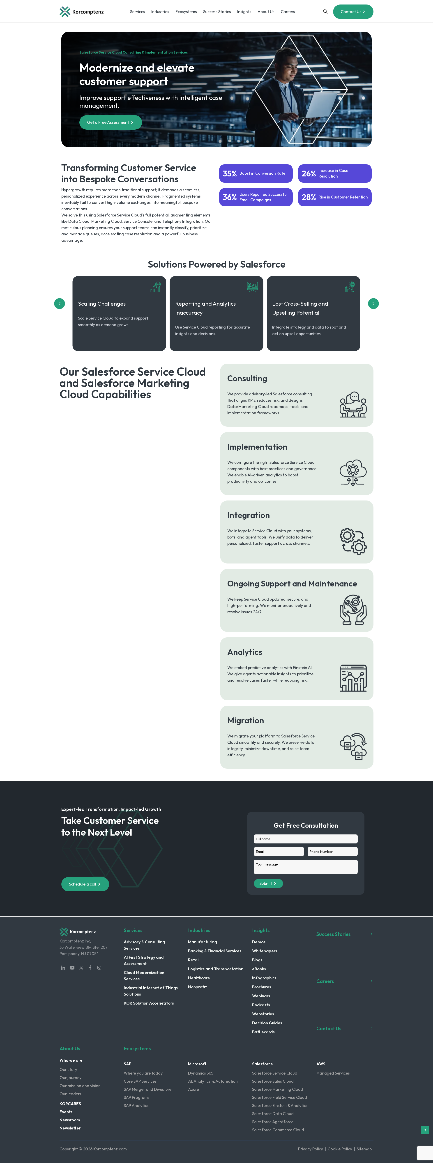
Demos (258, 941)
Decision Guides (267, 1023)
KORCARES (70, 1103)
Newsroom (70, 1119)
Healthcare (199, 977)
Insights (244, 11)
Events (66, 1111)
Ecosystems (186, 11)
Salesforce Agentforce (272, 1121)
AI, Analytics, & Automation (213, 1081)
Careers (288, 11)
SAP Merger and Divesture (147, 1089)
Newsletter (70, 1128)
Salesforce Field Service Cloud (279, 1097)
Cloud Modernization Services (144, 975)
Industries (160, 11)
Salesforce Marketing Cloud (277, 1089)
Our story (68, 1069)
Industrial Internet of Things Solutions (151, 991)
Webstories (263, 1013)
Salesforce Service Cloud (274, 1073)
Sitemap (364, 1149)
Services (137, 11)
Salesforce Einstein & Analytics (280, 1105)
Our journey (70, 1077)
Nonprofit (197, 986)
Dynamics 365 (200, 1073)
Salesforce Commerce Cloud (278, 1129)
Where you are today (143, 1073)
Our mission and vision (80, 1085)
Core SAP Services (140, 1081)
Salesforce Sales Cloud (273, 1081)
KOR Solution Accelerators (149, 1003)
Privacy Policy (310, 1149)
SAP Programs (137, 1097)
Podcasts (261, 1004)
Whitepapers (264, 950)
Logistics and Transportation (215, 968)
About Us (266, 11)
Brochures (261, 986)
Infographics (264, 977)
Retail (193, 959)
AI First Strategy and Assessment (144, 960)
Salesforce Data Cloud (273, 1113)
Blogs (257, 959)
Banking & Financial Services (214, 950)
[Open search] (325, 12)
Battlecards (263, 1032)
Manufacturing (202, 941)
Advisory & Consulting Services (144, 945)
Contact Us (351, 11)
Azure (193, 1089)
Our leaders (70, 1093)
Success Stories (217, 11)
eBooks (259, 968)
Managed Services (333, 1073)
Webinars (261, 995)
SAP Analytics (136, 1105)
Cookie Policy (340, 1149)
